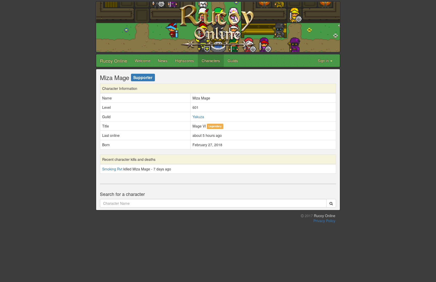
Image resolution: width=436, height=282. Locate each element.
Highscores (184, 60)
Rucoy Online (113, 60)
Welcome (142, 60)
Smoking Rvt (112, 168)
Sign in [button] (324, 60)
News (163, 60)
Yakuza (198, 116)
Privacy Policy (324, 220)
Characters (211, 60)
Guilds (233, 60)
